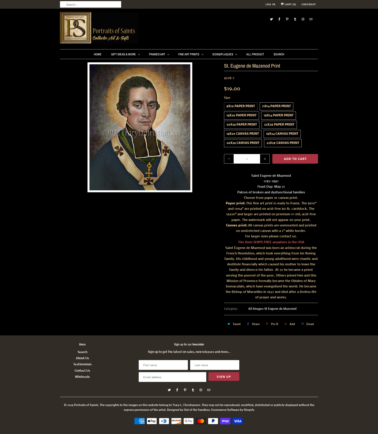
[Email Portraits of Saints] (311, 19)
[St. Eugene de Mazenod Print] (140, 127)
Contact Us (82, 371)
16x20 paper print (241, 115)
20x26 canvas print (242, 143)
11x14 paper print (276, 106)
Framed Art (157, 54)
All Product (255, 54)
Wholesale (82, 377)
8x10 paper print (240, 106)
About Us (82, 358)
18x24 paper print (279, 115)
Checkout (308, 4)
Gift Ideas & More (123, 54)
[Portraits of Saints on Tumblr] (295, 19)
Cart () (290, 4)
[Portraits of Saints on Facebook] (279, 19)
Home (98, 54)
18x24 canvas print (282, 134)
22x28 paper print (279, 124)
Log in (270, 4)
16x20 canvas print (242, 134)
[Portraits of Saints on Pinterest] (287, 19)
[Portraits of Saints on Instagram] (303, 19)
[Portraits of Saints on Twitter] (271, 19)
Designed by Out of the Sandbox (188, 410)
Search (279, 54)
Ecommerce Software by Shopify (232, 410)
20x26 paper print (241, 124)
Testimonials (82, 364)
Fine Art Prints (188, 54)
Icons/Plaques (222, 54)
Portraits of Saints (86, 405)
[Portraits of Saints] (99, 28)
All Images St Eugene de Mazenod (272, 309)
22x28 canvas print (282, 143)
